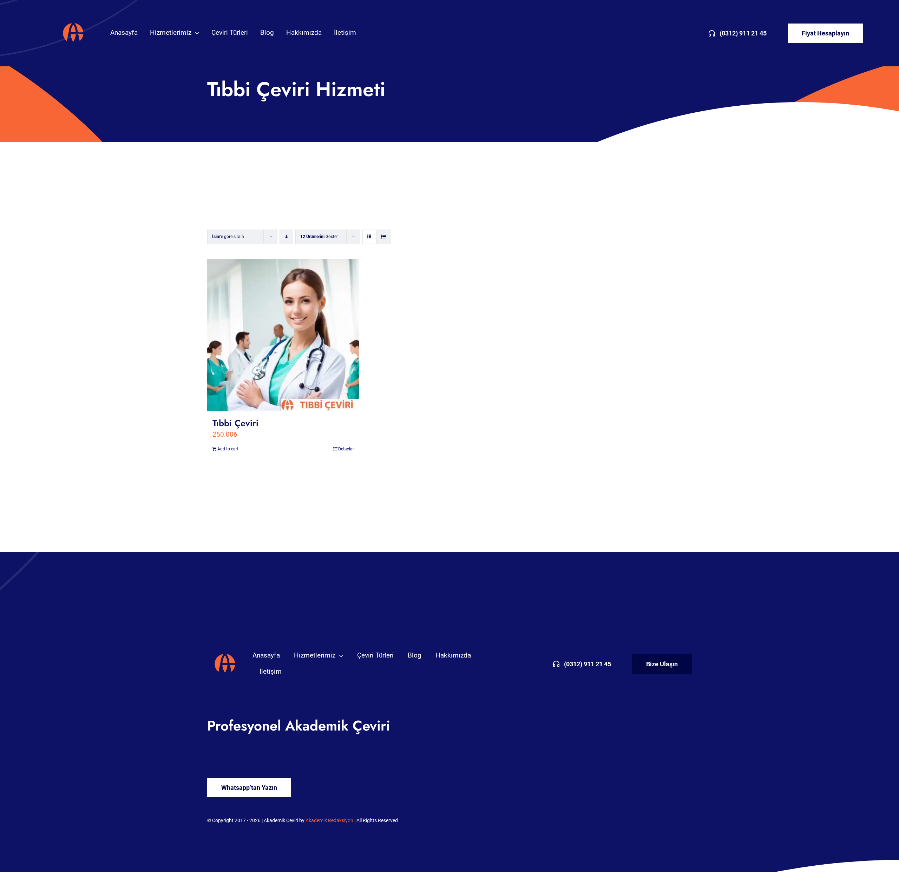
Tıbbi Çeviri (235, 423)
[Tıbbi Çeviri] (283, 335)
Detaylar (346, 449)
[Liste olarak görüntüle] (383, 237)
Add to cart (227, 449)
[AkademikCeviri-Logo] (73, 24)
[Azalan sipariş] (286, 237)
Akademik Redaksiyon (329, 820)
